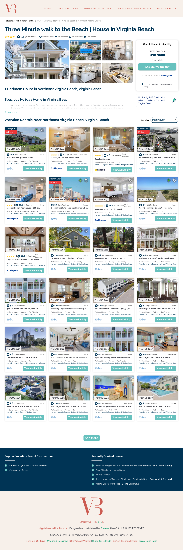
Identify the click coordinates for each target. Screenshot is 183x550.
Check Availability (157, 66)
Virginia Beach (31, 412)
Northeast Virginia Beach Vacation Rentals (28, 465)
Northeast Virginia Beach (89, 21)
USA (39, 21)
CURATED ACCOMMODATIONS (134, 8)
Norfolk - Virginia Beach (64, 21)
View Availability (33, 168)
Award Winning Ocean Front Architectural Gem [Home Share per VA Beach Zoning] (134, 465)
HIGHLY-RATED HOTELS (97, 8)
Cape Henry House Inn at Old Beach (23, 260)
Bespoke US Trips (35, 541)
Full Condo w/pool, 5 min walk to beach (69, 357)
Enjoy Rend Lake (148, 541)
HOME (47, 8)
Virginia (47, 21)
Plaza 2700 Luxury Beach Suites (65, 158)
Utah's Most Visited (80, 541)
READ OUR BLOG (166, 8)
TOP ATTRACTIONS (67, 8)
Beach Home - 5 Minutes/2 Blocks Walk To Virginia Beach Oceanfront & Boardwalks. (135, 479)
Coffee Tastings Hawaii (125, 541)
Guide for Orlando (101, 541)
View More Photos (16, 75)
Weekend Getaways (57, 541)
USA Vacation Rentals (18, 470)
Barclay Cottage (102, 159)
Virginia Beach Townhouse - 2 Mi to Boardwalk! (117, 484)
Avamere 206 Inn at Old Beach (108, 209)
